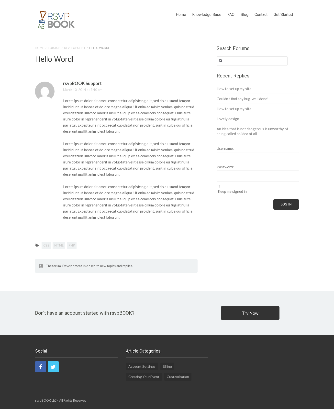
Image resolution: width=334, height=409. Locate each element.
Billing (167, 366)
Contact (261, 14)
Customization (178, 377)
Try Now (250, 313)
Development (74, 48)
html (59, 245)
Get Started (283, 14)
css (46, 245)
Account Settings (142, 366)
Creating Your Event (143, 377)
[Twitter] (53, 366)
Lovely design (228, 119)
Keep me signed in (232, 191)
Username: (225, 148)
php (71, 245)
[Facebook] (40, 366)
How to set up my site (234, 88)
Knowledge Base (206, 14)
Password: (225, 167)
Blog (244, 14)
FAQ (230, 14)
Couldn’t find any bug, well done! (242, 99)
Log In (286, 204)
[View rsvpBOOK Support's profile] (45, 100)
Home (181, 14)
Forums (54, 48)
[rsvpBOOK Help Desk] (56, 18)
